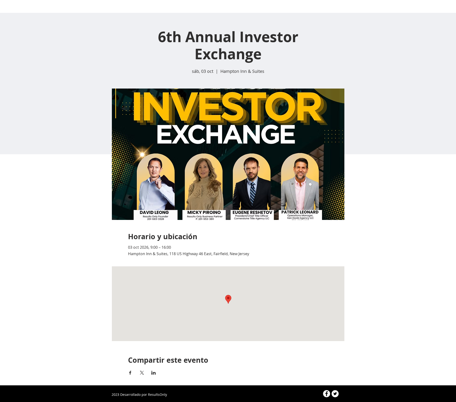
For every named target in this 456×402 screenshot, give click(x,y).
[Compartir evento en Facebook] (130, 373)
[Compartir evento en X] (142, 373)
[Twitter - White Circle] (335, 393)
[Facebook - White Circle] (326, 393)
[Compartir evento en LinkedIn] (153, 373)
